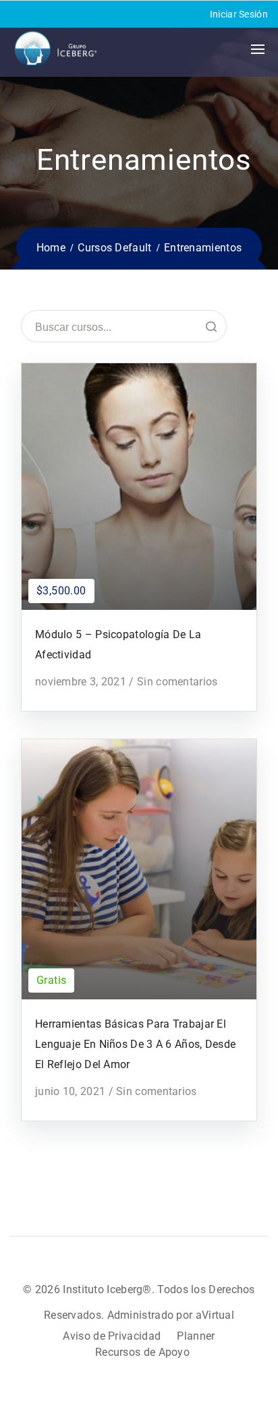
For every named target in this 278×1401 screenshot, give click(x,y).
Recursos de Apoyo (142, 1352)
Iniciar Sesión (239, 14)
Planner (196, 1336)
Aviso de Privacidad (112, 1336)
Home (50, 247)
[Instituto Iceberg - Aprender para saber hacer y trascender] (55, 49)
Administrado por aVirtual (171, 1315)
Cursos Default (114, 247)
